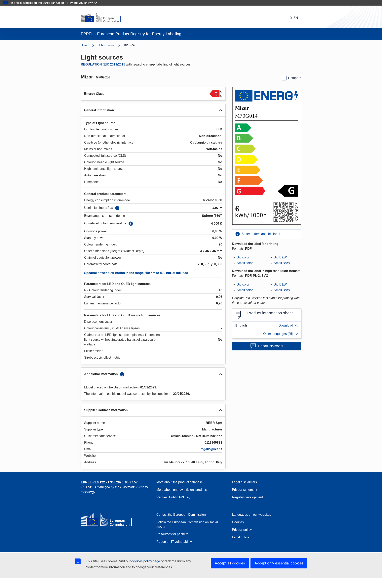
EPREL (109, 482)
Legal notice (240, 537)
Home (84, 45)
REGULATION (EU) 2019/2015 (103, 64)
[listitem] (110, 45)
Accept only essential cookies (278, 563)
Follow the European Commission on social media (187, 524)
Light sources (105, 45)
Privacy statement (244, 489)
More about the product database (179, 482)
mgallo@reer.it (211, 449)
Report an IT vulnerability (174, 541)
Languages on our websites (251, 514)
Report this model (270, 346)
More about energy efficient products (182, 489)
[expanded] (220, 110)
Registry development (247, 497)
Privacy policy (242, 529)
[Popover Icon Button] (117, 208)
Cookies (238, 522)
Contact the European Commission (181, 514)
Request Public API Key (173, 497)
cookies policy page (145, 561)
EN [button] (295, 18)
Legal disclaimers (244, 482)
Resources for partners (172, 534)
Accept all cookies (230, 563)
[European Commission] (103, 17)
